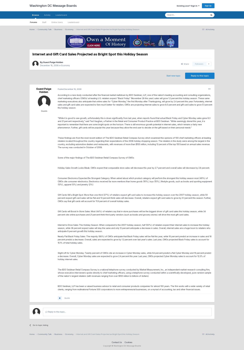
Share (186, 64)
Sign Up (208, 6)
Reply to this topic (200, 75)
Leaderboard (73, 22)
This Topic (200, 15)
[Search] (211, 15)
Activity (47, 15)
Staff (44, 22)
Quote (67, 298)
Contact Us (117, 342)
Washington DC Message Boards (53, 5)
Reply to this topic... (56, 312)
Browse (35, 15)
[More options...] (209, 89)
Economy (65, 65)
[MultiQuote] (60, 298)
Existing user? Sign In (187, 6)
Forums (33, 22)
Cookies (128, 342)
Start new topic (173, 75)
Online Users (57, 22)
